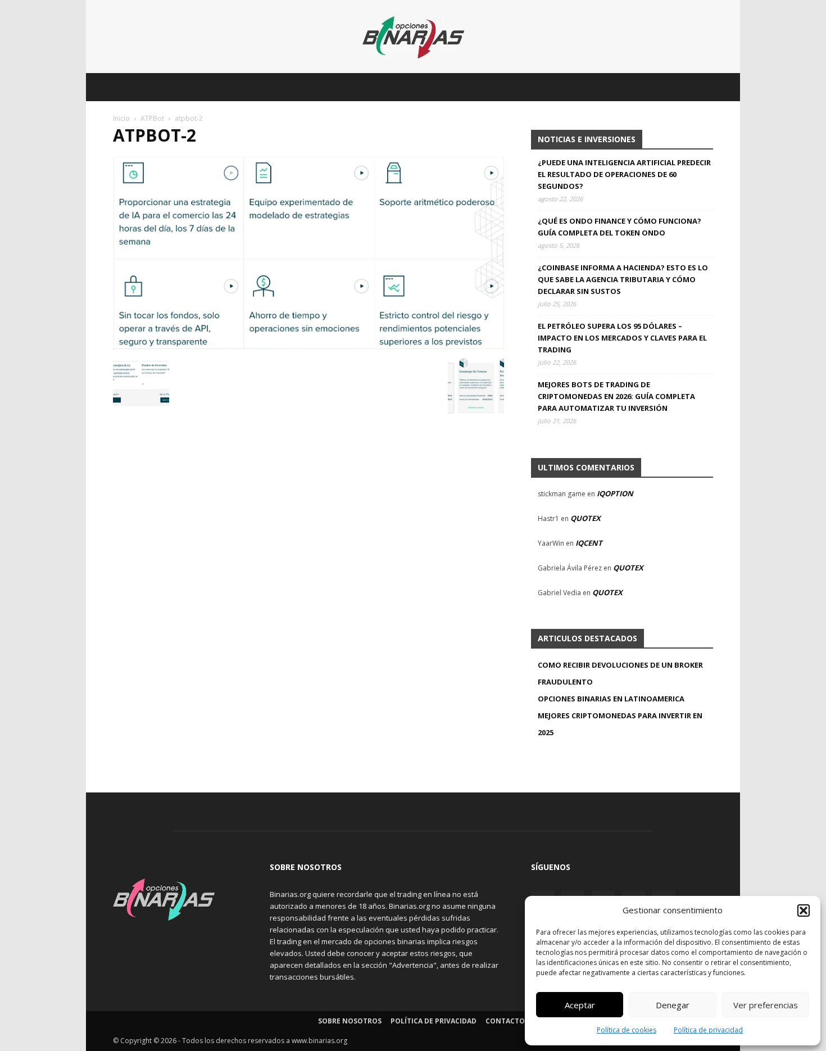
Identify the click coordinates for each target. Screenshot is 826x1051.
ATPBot (152, 118)
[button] (803, 910)
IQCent (588, 543)
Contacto (505, 1021)
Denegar (672, 1005)
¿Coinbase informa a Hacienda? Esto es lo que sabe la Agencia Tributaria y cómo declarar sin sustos (623, 279)
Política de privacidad (708, 1030)
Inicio (121, 118)
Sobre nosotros (350, 1021)
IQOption (615, 493)
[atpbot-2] (308, 346)
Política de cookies (626, 1030)
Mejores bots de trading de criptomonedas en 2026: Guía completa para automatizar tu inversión (616, 396)
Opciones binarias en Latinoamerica (611, 699)
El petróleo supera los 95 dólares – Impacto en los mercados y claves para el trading (622, 338)
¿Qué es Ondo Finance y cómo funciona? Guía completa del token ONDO (619, 227)
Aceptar (580, 1005)
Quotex (585, 518)
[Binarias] (413, 37)
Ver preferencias (765, 1005)
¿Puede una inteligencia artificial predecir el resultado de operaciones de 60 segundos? (624, 174)
